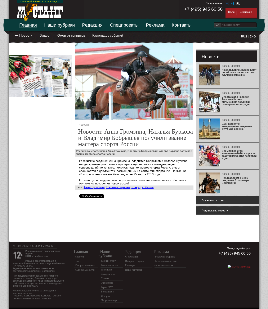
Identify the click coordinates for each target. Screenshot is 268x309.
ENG (253, 36)
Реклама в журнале (165, 256)
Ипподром (106, 269)
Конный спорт (108, 260)
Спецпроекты (124, 25)
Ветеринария (107, 291)
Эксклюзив (107, 282)
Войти (231, 12)
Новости (25, 35)
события (148, 187)
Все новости (213, 200)
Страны (105, 278)
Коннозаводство (109, 265)
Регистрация (245, 12)
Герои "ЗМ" (107, 287)
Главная (28, 25)
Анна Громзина (94, 187)
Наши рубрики (59, 25)
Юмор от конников (71, 35)
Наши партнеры (133, 269)
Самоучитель (108, 274)
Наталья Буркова (118, 187)
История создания (134, 261)
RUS (244, 36)
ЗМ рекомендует (109, 300)
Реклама (155, 25)
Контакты (182, 25)
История (105, 296)
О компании (131, 256)
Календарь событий (107, 35)
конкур (135, 187)
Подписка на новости (218, 210)
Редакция (92, 25)
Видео (44, 35)
